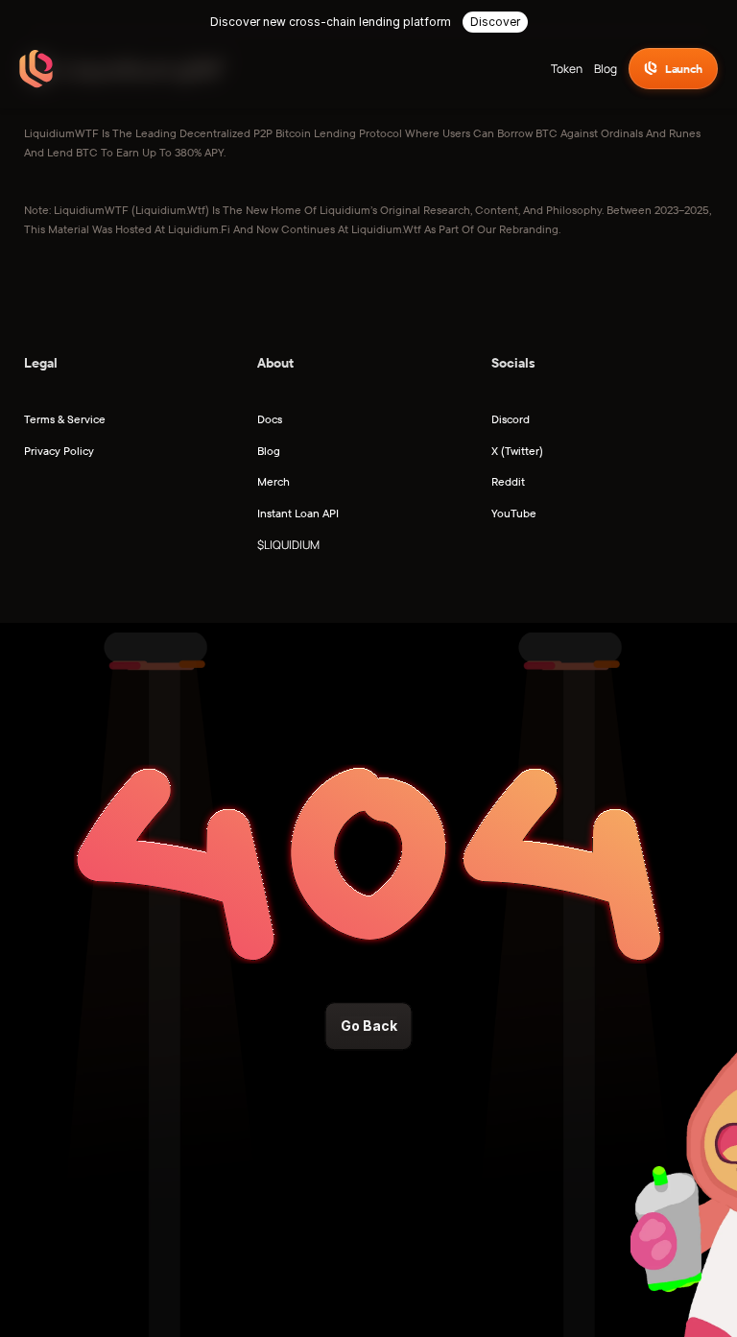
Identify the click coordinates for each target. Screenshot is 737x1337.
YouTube (513, 513)
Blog (605, 68)
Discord (510, 419)
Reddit (508, 481)
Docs (269, 419)
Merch (273, 481)
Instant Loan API (298, 513)
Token (566, 68)
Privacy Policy (59, 450)
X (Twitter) (517, 450)
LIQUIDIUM (292, 545)
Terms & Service (65, 419)
